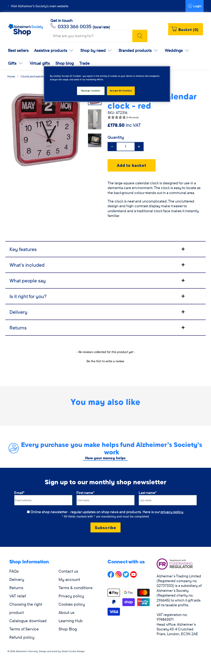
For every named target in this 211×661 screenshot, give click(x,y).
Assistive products (50, 50)
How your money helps (105, 458)
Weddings (174, 50)
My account (69, 579)
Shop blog (64, 63)
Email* (19, 492)
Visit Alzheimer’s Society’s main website (39, 6)
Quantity (116, 137)
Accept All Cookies (121, 90)
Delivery (16, 579)
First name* (85, 492)
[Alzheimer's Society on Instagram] (118, 576)
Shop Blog (68, 628)
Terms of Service (24, 628)
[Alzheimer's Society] (25, 30)
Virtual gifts (40, 63)
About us (66, 612)
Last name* (148, 492)
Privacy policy (71, 595)
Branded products (135, 50)
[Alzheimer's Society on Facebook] (111, 576)
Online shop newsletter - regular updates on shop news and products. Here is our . (107, 511)
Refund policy (21, 637)
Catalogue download (28, 620)
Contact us (68, 571)
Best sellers (18, 50)
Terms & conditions (76, 587)
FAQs (14, 571)
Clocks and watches (33, 76)
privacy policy (172, 511)
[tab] (105, 249)
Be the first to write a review (105, 361)
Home (11, 76)
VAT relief (17, 595)
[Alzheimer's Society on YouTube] (133, 576)
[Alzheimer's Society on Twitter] (126, 576)
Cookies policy (72, 604)
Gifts (12, 63)
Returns (16, 587)
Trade (84, 63)
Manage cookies (90, 90)
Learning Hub (71, 620)
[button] (156, 117)
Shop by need (93, 50)
